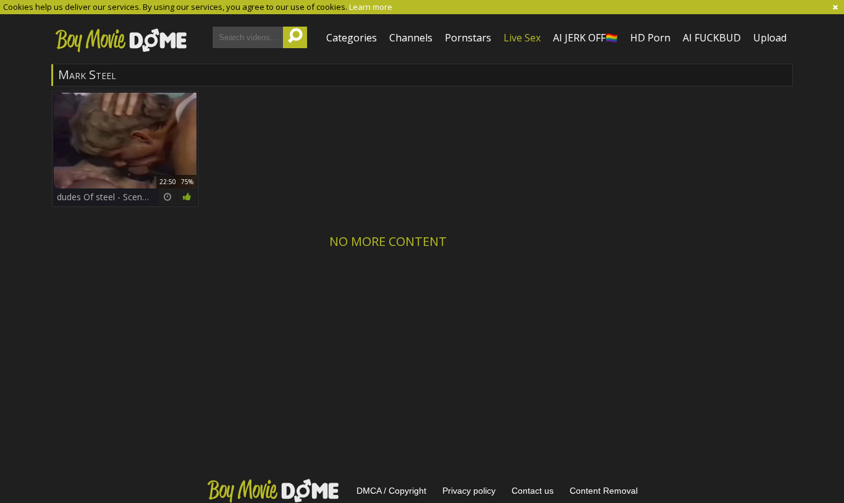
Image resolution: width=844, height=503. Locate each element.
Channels (411, 37)
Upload (770, 37)
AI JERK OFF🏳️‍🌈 (585, 37)
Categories (351, 37)
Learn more (370, 6)
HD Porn (650, 37)
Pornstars (468, 37)
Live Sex (522, 37)
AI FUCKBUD (712, 37)
